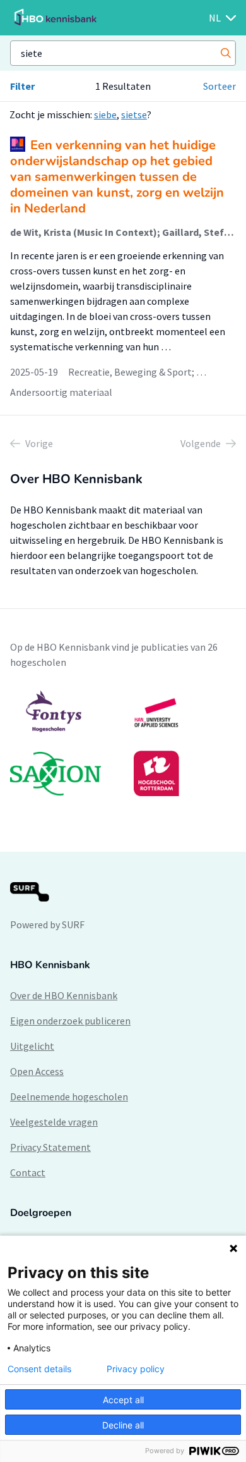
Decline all (123, 1425)
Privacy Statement (50, 1147)
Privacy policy (136, 1369)
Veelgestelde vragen (54, 1121)
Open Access (37, 1071)
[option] (123, 743)
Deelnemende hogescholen (69, 1096)
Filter (22, 86)
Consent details (39, 1369)
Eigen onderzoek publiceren (70, 1020)
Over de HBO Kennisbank (63, 995)
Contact (27, 1172)
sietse (134, 114)
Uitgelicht (32, 1046)
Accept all (123, 1399)
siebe (105, 114)
